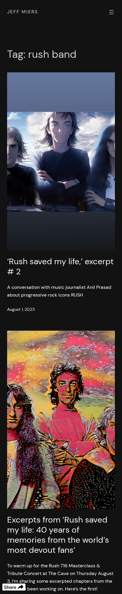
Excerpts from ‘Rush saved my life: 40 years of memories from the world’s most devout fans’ (58, 535)
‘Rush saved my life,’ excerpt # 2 (60, 267)
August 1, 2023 (21, 309)
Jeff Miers (22, 12)
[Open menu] (111, 12)
